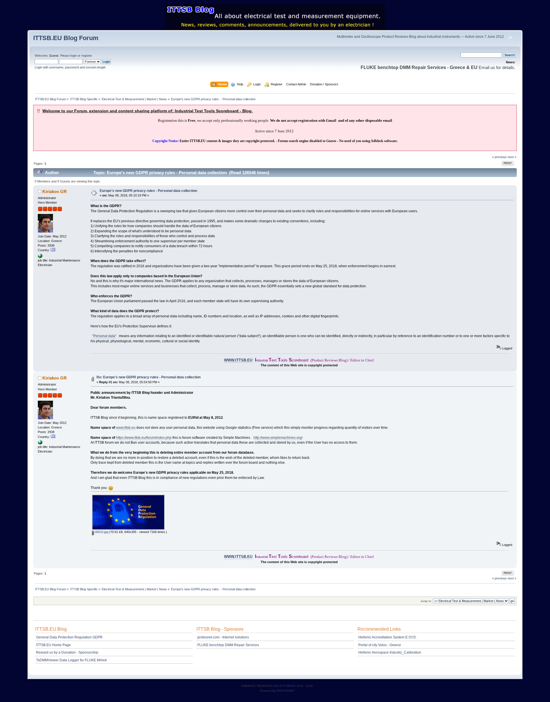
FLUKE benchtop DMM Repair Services (228, 645)
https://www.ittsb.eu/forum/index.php (144, 438)
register (86, 55)
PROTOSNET (286, 690)
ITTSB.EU (289, 685)
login (73, 55)
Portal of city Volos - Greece (379, 645)
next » (512, 157)
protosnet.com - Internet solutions (223, 637)
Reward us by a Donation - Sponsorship (67, 652)
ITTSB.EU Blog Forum (66, 38)
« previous (499, 157)
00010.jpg (101, 532)
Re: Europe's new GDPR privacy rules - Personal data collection (149, 377)
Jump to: (426, 601)
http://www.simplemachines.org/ (278, 438)
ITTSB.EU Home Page (53, 645)
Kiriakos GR (54, 191)
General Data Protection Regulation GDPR (69, 637)
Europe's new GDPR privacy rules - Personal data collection (148, 191)
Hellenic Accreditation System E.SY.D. (387, 637)
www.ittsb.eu (125, 428)
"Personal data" (104, 336)
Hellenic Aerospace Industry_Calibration (389, 652)
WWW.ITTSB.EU (238, 360)
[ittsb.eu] (40, 257)
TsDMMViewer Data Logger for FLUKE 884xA (71, 660)
